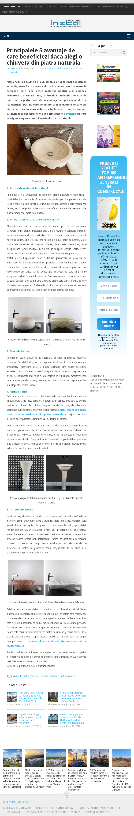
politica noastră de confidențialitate (108, 341)
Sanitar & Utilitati (65, 68)
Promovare (14, 812)
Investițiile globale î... (16, 12)
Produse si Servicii (46, 68)
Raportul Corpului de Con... (40, 6)
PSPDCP (75, 812)
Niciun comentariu (15, 704)
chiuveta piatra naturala (25, 676)
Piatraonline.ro (67, 676)
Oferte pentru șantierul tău (55, 808)
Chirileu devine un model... (77, 6)
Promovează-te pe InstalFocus (46, 812)
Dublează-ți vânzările (17, 808)
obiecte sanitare (49, 676)
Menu (6, 36)
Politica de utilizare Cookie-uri (100, 808)
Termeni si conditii (97, 812)
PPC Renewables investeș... (113, 6)
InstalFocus (74, 22)
